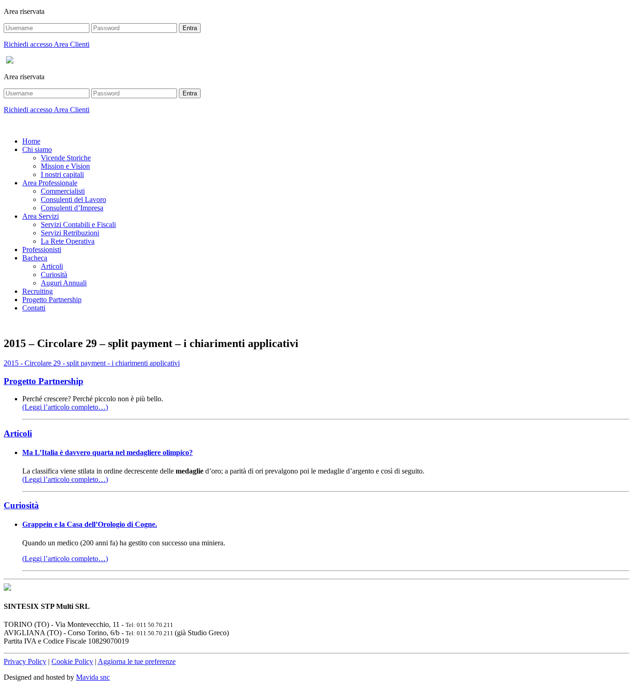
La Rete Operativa (68, 241)
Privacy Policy (25, 661)
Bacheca (34, 258)
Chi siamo (37, 149)
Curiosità (54, 274)
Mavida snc (93, 677)
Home (31, 141)
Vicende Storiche (66, 158)
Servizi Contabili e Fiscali (78, 224)
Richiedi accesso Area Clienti (46, 44)
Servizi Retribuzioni (70, 233)
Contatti (33, 308)
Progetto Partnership (52, 299)
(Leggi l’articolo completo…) (65, 407)
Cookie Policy (72, 661)
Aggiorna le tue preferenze (137, 661)
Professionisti (41, 249)
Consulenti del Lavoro (73, 199)
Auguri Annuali (64, 283)
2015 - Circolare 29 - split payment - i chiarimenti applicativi (92, 363)
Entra (190, 28)
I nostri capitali (62, 174)
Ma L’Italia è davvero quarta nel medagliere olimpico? (107, 452)
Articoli (52, 266)
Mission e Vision (65, 166)
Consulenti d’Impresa (72, 208)
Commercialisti (63, 191)
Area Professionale (49, 183)
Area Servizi (40, 216)
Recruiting (37, 291)
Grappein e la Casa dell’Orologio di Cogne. (89, 524)
